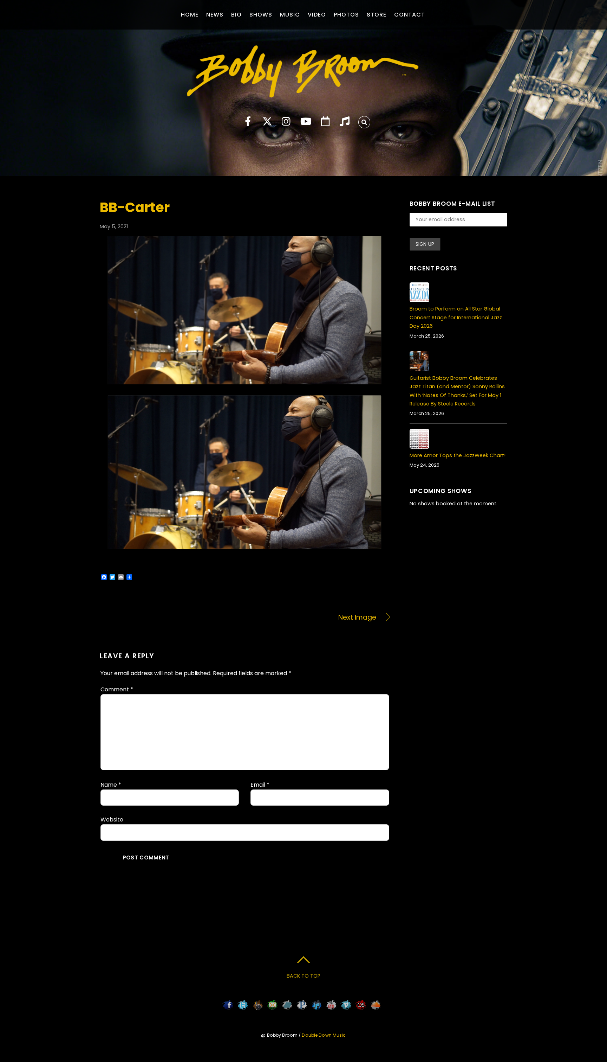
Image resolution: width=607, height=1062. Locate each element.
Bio (236, 15)
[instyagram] (286, 122)
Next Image (314, 617)
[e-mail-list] (325, 122)
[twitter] (267, 122)
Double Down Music (324, 1035)
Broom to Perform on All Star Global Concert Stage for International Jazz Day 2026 (456, 317)
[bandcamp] (344, 122)
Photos (346, 15)
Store (376, 15)
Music (290, 15)
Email (259, 785)
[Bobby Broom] (303, 93)
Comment (116, 689)
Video (317, 15)
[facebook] (248, 122)
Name (110, 785)
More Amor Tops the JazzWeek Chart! (457, 455)
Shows (260, 15)
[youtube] (306, 122)
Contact (409, 15)
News (214, 15)
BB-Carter (135, 207)
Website (111, 819)
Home (189, 15)
